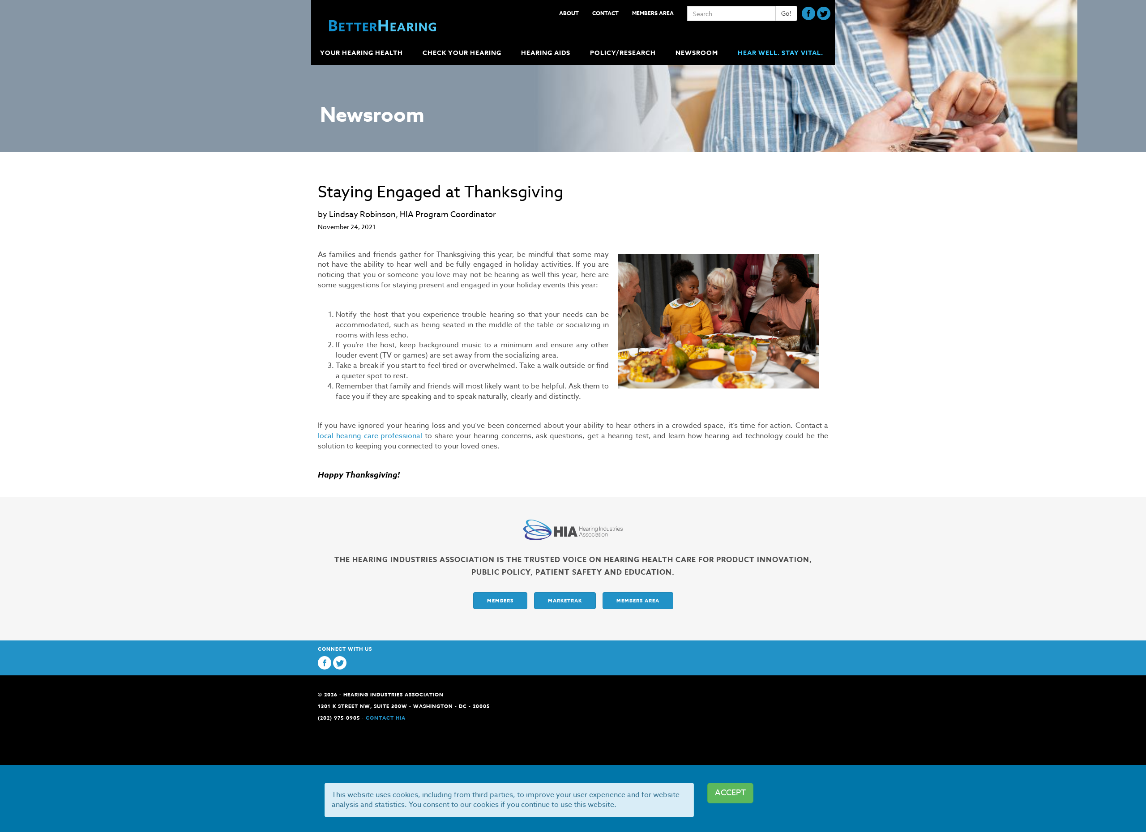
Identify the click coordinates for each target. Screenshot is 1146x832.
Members (500, 600)
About (569, 13)
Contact (605, 13)
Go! (786, 13)
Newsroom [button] (697, 53)
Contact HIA (386, 717)
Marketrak (565, 600)
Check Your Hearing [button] (462, 53)
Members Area (653, 13)
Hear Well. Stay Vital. (780, 53)
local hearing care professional (370, 436)
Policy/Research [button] (623, 53)
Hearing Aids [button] (545, 53)
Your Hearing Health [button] (361, 53)
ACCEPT (730, 793)
